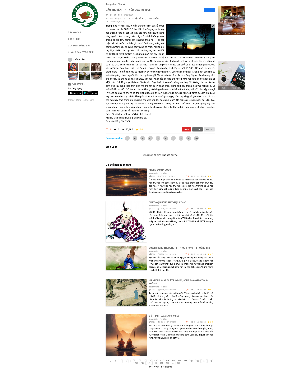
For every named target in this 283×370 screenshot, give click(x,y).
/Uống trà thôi (78, 84)
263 (178, 363)
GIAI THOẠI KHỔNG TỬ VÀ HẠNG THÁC (167, 202)
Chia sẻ (121, 4)
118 (173, 361)
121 (191, 361)
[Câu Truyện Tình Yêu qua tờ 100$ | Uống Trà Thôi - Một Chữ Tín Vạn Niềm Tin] (84, 26)
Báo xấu (209, 129)
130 (167, 363)
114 (149, 361)
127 (149, 363)
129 (161, 363)
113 (143, 361)
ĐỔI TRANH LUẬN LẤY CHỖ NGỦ (164, 316)
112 (137, 361)
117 (167, 361)
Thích (186, 129)
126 (142, 363)
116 (161, 361)
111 (131, 361)
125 (136, 363)
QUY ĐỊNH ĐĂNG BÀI (79, 45)
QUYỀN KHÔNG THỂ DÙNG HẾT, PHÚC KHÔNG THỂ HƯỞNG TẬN (179, 248)
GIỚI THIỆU (74, 39)
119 (179, 361)
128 (155, 363)
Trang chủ (111, 4)
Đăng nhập (147, 154)
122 (197, 361)
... (120, 361)
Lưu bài (197, 129)
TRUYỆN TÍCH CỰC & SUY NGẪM (145, 18)
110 (125, 361)
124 (210, 361)
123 (204, 361)
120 (185, 361)
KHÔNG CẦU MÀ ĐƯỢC (160, 170)
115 (155, 361)
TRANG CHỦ (74, 32)
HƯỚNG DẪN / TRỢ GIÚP (81, 52)
